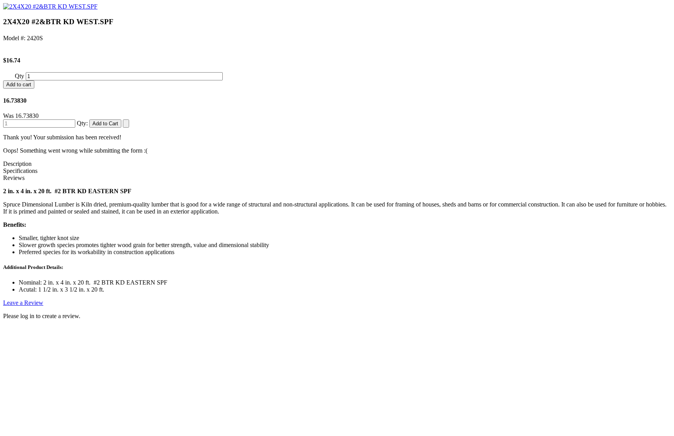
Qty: (82, 123)
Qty (20, 76)
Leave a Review (23, 302)
